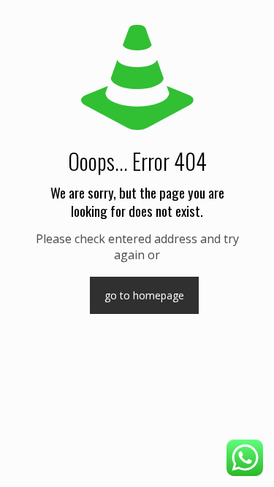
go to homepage (144, 295)
